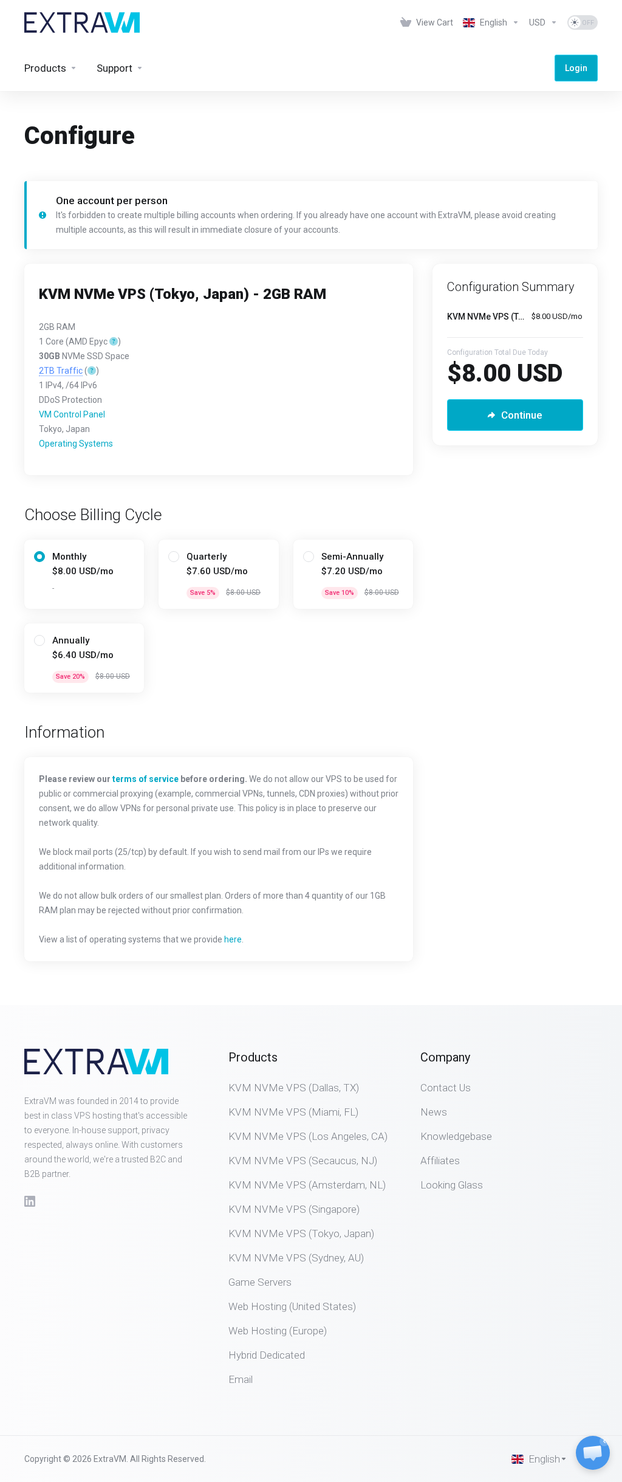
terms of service (145, 779)
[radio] (39, 556)
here (233, 939)
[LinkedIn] (30, 1201)
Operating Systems (76, 443)
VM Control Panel (72, 414)
